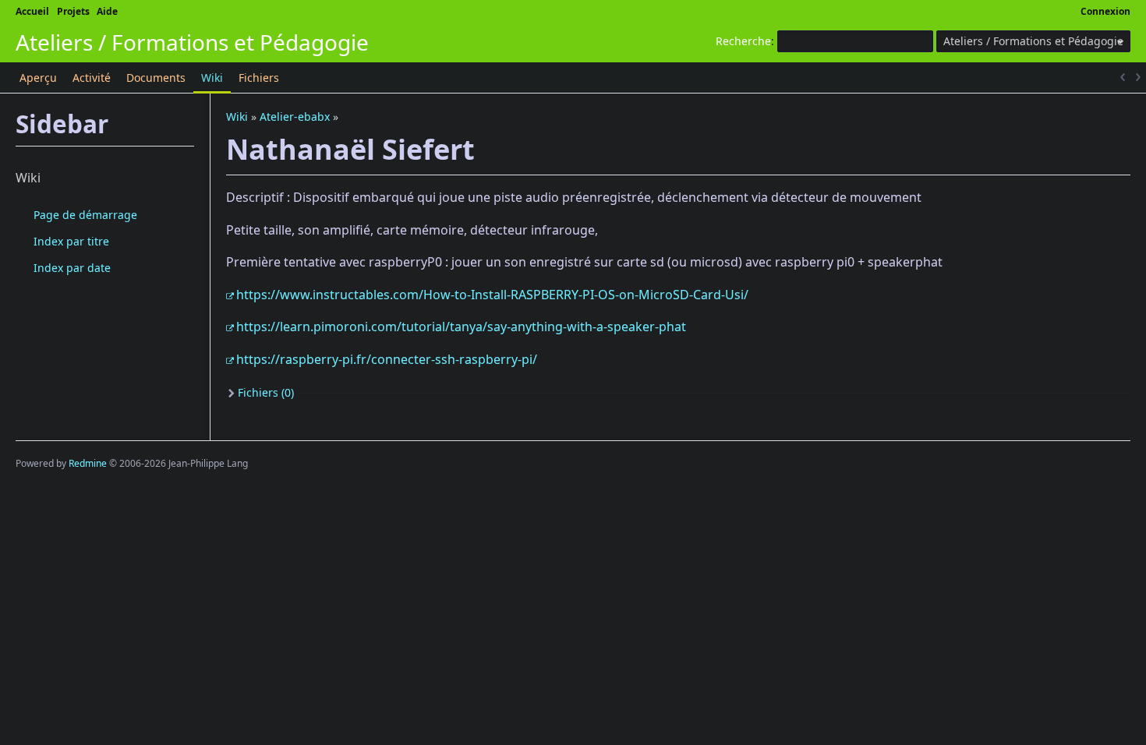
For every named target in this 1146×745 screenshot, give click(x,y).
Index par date (72, 267)
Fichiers (259, 77)
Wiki (212, 77)
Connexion (1105, 11)
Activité (92, 77)
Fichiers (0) (266, 392)
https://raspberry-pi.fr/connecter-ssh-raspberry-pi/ (386, 359)
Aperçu (38, 77)
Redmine (88, 463)
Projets (73, 11)
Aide (107, 11)
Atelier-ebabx (295, 116)
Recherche (743, 41)
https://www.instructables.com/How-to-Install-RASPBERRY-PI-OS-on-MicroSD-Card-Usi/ (492, 294)
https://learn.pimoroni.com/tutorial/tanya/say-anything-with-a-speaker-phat (461, 326)
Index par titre (71, 241)
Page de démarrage (85, 214)
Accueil (32, 11)
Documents (156, 77)
